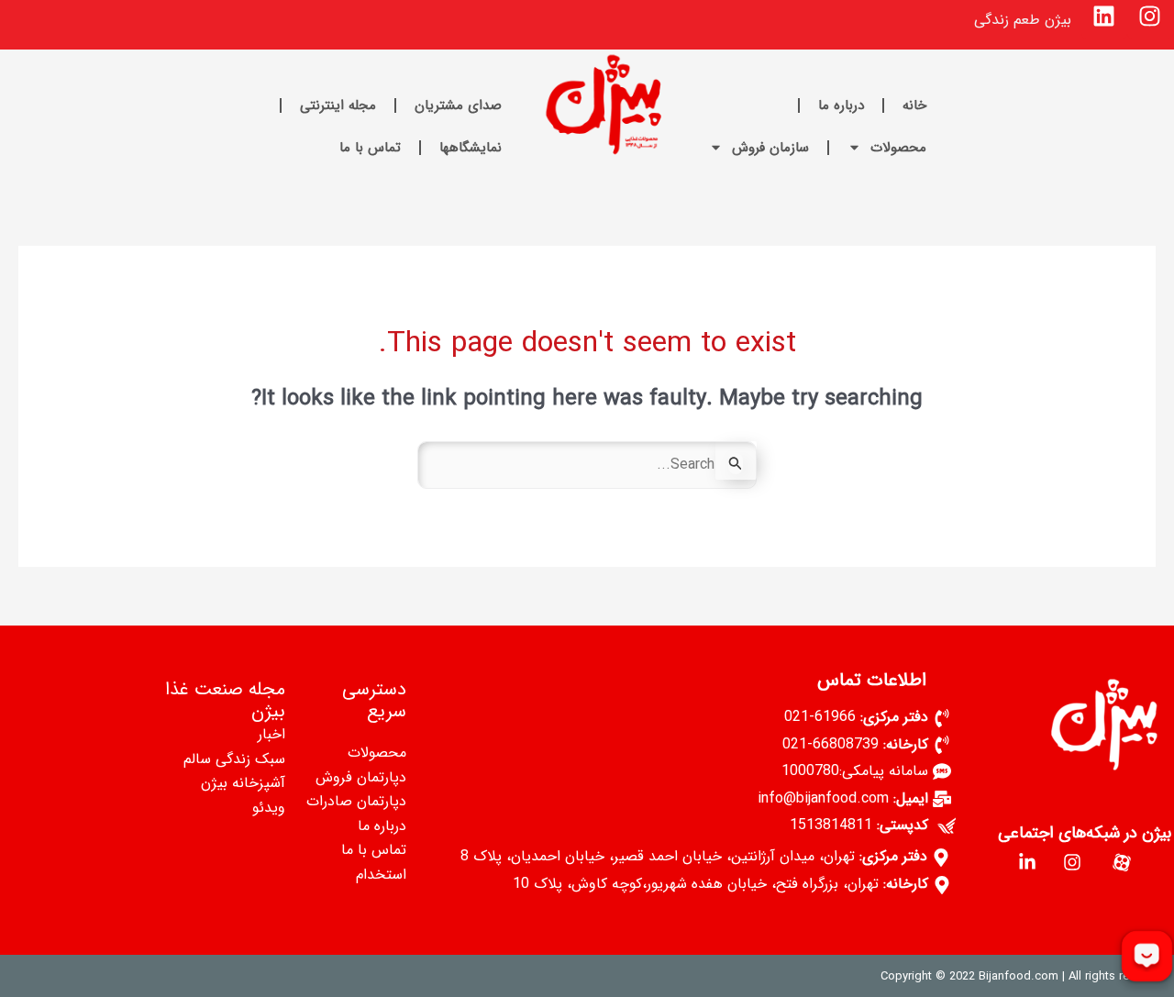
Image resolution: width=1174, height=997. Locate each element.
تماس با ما (370, 148)
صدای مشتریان (458, 105)
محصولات (898, 148)
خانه (914, 105)
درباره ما (841, 105)
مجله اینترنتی (338, 105)
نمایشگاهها (470, 148)
